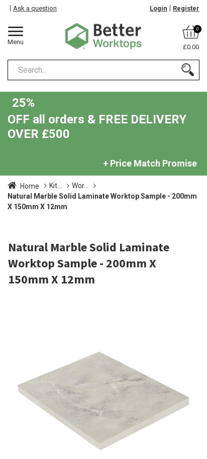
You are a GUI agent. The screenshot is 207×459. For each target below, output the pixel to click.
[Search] (187, 70)
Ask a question (35, 8)
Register (186, 8)
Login (158, 8)
